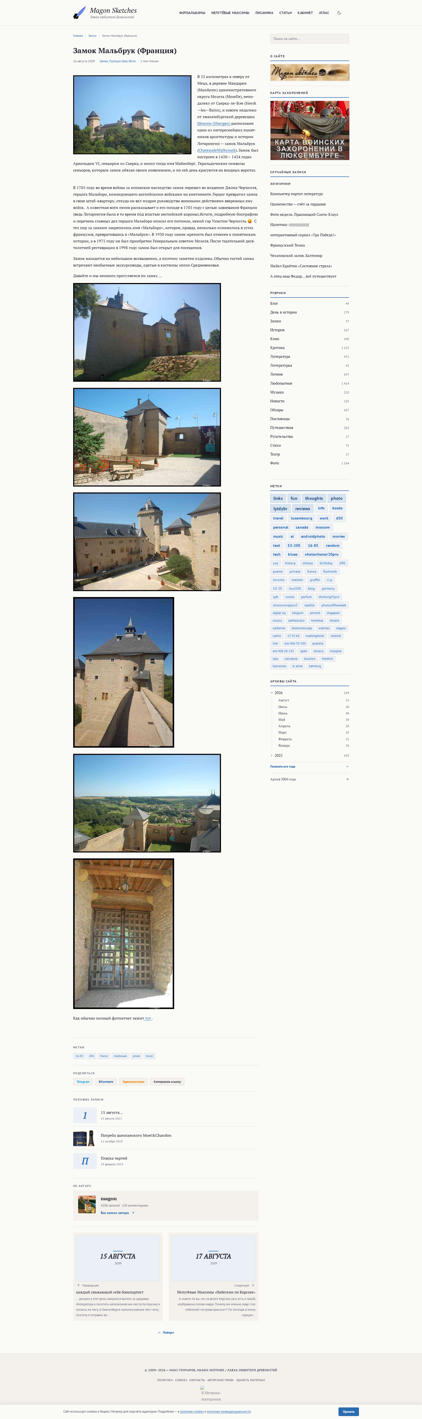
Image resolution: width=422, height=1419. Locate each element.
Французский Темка (287, 245)
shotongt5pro (329, 597)
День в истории (283, 312)
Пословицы (280, 418)
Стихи (275, 445)
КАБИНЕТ (305, 13)
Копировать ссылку (167, 1082)
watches (324, 628)
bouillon (309, 659)
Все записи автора (115, 1213)
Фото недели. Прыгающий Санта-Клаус (304, 214)
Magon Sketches (113, 10)
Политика (165, 1380)
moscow (323, 527)
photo (136, 1056)
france (104, 1056)
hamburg (315, 666)
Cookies (181, 1380)
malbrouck (120, 1056)
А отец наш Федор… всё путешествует (303, 276)
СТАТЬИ (285, 13)
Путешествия (118, 61)
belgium (298, 613)
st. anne (297, 666)
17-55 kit (293, 636)
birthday (326, 563)
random (332, 545)
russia (289, 597)
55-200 (293, 545)
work (324, 518)
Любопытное (281, 383)
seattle (309, 605)
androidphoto (313, 536)
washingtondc (315, 636)
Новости (277, 400)
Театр (275, 454)
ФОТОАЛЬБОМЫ (192, 13)
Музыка (277, 392)
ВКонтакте (106, 1082)
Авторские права (220, 1380)
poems (278, 571)
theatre (334, 620)
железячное (280, 183)
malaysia (335, 651)
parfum (306, 597)
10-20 (277, 588)
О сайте (277, 56)
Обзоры (276, 409)
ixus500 (295, 588)
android (336, 636)
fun (294, 498)
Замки (92, 35)
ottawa (308, 563)
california (279, 628)
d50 (91, 1056)
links (278, 498)
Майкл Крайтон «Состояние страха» (301, 265)
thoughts (314, 498)
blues (293, 554)
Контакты (197, 1380)
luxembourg (301, 518)
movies (339, 536)
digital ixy (279, 613)
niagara (341, 628)
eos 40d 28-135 (283, 651)
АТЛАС (324, 13)
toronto (279, 580)
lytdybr (280, 508)
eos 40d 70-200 (295, 643)
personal (281, 527)
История (277, 329)
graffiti (315, 580)
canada (302, 527)
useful (277, 636)
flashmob (330, 571)
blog (311, 588)
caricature (291, 659)
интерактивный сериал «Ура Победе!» (303, 234)
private (295, 571)
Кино (274, 338)
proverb (315, 613)
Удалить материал (250, 1380)
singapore (333, 613)
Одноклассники (133, 1082)
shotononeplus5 (285, 605)
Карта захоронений (289, 93)
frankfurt (327, 659)
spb (275, 597)
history (290, 563)
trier (275, 643)
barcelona (279, 666)
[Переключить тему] (339, 13)
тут (148, 1018)
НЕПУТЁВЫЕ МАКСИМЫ (230, 13)
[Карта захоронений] (309, 130)
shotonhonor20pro (321, 554)
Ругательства (281, 436)
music (278, 536)
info (321, 507)
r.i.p (329, 580)
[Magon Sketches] (79, 13)
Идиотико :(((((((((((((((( (289, 224)
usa (275, 563)
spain (303, 651)
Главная (78, 35)
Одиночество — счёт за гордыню (298, 204)
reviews (302, 508)
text (276, 545)
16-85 (79, 1056)
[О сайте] (309, 72)
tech (277, 554)
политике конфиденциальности (229, 1411)
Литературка (281, 365)
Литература (280, 356)
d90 (342, 563)
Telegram (83, 1082)
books (337, 507)
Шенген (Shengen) (213, 123)
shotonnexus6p (301, 628)
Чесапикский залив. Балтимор (296, 255)
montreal (317, 620)
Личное (276, 374)
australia (317, 643)
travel (149, 1056)
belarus (318, 651)
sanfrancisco (296, 620)
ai (292, 536)
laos (275, 659)
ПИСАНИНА (264, 13)
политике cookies (192, 1411)
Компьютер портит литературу (296, 193)
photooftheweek (333, 605)
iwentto (297, 580)
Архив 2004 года (283, 779)
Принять (348, 1412)
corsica (277, 620)
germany (328, 588)
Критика (277, 347)
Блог (274, 303)
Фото (132, 61)
